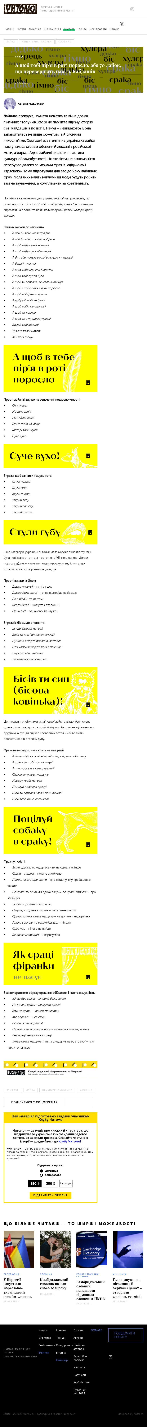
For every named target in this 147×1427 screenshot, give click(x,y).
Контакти (79, 1367)
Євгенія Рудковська (31, 104)
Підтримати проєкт (50, 1195)
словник (64, 42)
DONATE (96, 1330)
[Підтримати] (122, 24)
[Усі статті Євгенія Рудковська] (10, 104)
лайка (11, 42)
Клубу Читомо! (70, 1141)
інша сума (66, 1183)
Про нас (79, 1330)
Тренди (82, 29)
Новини (9, 29)
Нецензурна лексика (37, 42)
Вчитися (69, 29)
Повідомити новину (124, 1335)
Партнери (80, 1375)
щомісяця (51, 1170)
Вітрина (114, 29)
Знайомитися (52, 29)
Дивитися (35, 29)
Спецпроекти (98, 29)
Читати (21, 29)
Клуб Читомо (82, 1382)
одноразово (53, 1175)
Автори (78, 1337)
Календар (62, 1360)
